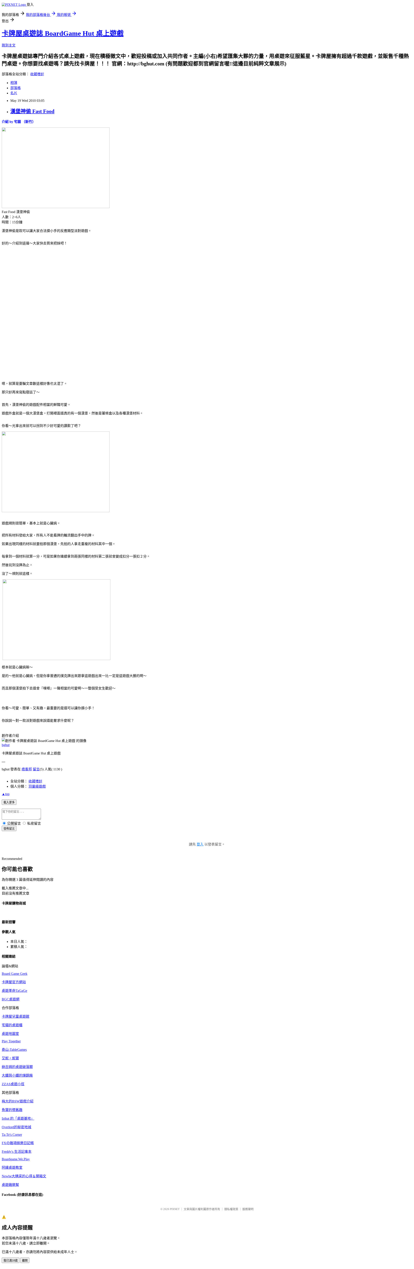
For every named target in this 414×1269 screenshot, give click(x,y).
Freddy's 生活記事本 (16, 1151)
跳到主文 (9, 45)
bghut (5, 745)
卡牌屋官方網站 (14, 982)
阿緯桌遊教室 (12, 1167)
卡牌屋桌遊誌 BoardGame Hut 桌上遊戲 (63, 33)
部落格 (15, 88)
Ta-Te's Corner (12, 1134)
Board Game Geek (14, 973)
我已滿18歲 (10, 1260)
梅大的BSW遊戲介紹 (17, 1101)
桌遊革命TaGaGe (14, 990)
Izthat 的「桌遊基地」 (18, 1118)
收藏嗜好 (37, 74)
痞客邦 (27, 769)
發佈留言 (9, 828)
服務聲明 (248, 1209)
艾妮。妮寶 (10, 1058)
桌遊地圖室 (10, 1034)
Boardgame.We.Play (16, 1159)
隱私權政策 (231, 1209)
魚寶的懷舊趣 (12, 1110)
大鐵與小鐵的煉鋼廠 (17, 1075)
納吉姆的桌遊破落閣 (17, 1067)
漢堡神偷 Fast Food (32, 111)
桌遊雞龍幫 (10, 1185)
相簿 (13, 83)
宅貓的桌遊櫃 (12, 1025)
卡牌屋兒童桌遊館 (15, 1016)
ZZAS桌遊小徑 (13, 1084)
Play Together (11, 1041)
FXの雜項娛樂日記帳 (18, 1143)
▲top (5, 794)
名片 (13, 93)
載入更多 (9, 802)
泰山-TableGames (14, 1049)
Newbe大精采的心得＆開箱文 (24, 1176)
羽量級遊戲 (37, 786)
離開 (25, 1260)
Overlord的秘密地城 (16, 1127)
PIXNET (175, 1209)
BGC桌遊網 (10, 999)
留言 (36, 769)
